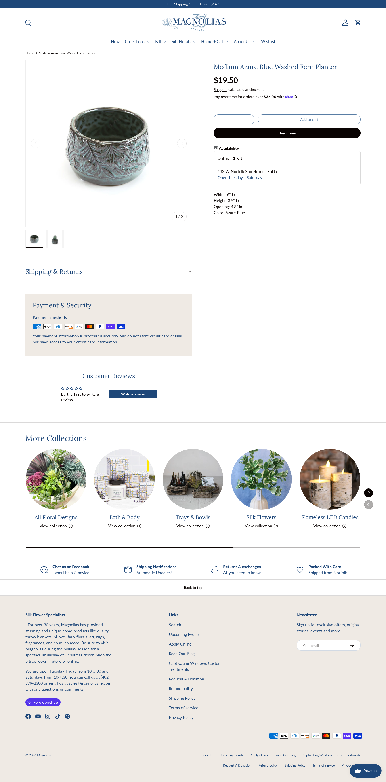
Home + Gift (212, 41)
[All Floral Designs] (56, 479)
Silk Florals (181, 41)
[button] (358, 23)
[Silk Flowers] (261, 479)
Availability (229, 147)
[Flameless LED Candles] (330, 479)
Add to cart (309, 119)
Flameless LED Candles (330, 517)
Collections (135, 41)
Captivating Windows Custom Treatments (332, 755)
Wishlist (268, 41)
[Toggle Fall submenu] (164, 41)
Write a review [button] (133, 394)
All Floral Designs (56, 517)
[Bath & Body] (124, 479)
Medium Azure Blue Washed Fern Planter (67, 53)
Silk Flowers (261, 517)
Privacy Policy (181, 717)
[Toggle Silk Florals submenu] (194, 41)
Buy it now (287, 133)
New (115, 41)
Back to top (193, 587)
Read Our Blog (182, 653)
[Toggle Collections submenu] (148, 41)
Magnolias (44, 755)
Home (29, 53)
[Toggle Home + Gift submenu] (226, 41)
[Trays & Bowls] (193, 479)
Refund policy (181, 688)
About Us (242, 41)
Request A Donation (186, 678)
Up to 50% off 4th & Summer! (193, 4)
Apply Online (180, 643)
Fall (158, 41)
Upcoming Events (184, 634)
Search (175, 624)
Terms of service (183, 707)
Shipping (220, 89)
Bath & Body (124, 517)
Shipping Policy (182, 698)
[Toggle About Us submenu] (254, 41)
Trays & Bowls (193, 517)
